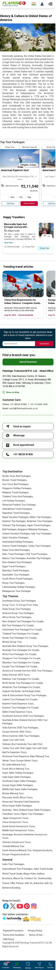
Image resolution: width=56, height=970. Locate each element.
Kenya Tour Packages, (13, 583)
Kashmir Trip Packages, (14, 521)
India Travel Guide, (43, 868)
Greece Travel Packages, (14, 545)
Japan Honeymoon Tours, (15, 818)
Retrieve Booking (11, 887)
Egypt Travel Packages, (14, 566)
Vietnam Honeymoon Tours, (16, 842)
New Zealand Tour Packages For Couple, (23, 621)
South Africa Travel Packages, (17, 578)
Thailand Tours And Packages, (17, 496)
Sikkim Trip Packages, (40, 517)
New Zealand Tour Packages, (17, 562)
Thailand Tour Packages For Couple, (20, 633)
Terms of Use (35, 935)
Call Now (10, 203)
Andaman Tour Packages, (40, 521)
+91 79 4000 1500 (38, 404)
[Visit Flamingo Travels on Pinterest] (26, 906)
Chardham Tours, (11, 814)
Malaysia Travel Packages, (15, 492)
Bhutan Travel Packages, (14, 480)
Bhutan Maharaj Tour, (13, 793)
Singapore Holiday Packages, (17, 488)
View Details (29, 203)
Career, (6, 883)
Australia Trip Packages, (39, 558)
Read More (8, 243)
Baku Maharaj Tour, (39, 756)
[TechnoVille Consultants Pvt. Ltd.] (12, 919)
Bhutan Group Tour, (12, 641)
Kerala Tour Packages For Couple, (19, 637)
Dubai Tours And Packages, (16, 550)
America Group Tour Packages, (18, 613)
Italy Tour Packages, (41, 533)
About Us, (18, 878)
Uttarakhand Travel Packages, (17, 508)
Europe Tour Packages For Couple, (20, 666)
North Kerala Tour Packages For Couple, (22, 683)
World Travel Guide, (12, 873)
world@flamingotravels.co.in (23, 408)
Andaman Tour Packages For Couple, (21, 687)
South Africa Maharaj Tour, (16, 768)
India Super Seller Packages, (16, 777)
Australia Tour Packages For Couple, (21, 650)
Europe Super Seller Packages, (17, 785)
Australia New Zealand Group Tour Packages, (25, 646)
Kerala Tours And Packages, (16, 476)
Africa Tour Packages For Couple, (19, 654)
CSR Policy (8, 939)
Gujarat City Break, (11, 691)
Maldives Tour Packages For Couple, (20, 679)
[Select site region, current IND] (33, 3)
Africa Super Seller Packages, (17, 805)
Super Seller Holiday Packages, (18, 772)
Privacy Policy (35, 930)
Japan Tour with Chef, (13, 740)
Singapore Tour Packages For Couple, (21, 658)
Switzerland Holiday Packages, (17, 541)
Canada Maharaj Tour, (13, 846)
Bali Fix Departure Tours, (14, 752)
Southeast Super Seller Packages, (19, 781)
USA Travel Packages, (37, 554)
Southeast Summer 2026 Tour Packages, (23, 715)
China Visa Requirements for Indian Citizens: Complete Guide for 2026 (22, 302)
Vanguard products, (43, 850)
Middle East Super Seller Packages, (20, 789)
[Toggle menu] (50, 4)
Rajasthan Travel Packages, (16, 513)
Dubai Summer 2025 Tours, (16, 674)
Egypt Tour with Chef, (37, 748)
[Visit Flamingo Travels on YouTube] (19, 906)
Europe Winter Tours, (27, 760)
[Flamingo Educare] (31, 919)
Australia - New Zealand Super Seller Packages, (26, 809)
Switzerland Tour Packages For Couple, (22, 629)
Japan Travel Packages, (39, 525)
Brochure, (7, 878)
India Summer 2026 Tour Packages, (20, 727)
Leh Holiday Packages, (13, 500)
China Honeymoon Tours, (15, 822)
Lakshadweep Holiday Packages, (18, 587)
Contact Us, (30, 878)
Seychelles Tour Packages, (16, 574)
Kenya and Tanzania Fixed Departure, (21, 801)
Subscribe (44, 343)
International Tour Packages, (17, 868)
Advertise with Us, (43, 883)
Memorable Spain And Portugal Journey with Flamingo (15, 227)
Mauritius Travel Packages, (15, 570)
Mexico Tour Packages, (14, 558)
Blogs (26, 873)
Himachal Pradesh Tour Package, (19, 504)
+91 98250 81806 (18, 404)
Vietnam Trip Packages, (14, 525)
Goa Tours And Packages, (15, 484)
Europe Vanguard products (16, 854)
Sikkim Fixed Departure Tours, (17, 711)
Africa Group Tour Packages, (17, 617)
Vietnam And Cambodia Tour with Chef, (22, 744)
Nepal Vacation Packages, (15, 517)
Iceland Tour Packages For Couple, (20, 699)
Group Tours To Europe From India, (20, 605)
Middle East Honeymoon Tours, (18, 830)
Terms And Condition (13, 935)
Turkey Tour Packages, (39, 545)
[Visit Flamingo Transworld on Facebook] (5, 906)
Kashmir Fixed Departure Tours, (18, 703)
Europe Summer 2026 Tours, (16, 731)
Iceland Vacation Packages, (16, 533)
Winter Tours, (9, 760)
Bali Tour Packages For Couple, (18, 625)
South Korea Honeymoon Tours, (18, 826)
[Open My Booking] (42, 4)
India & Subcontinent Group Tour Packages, (24, 695)
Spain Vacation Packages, (15, 537)
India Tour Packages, (13, 864)
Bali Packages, (9, 529)
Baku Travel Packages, (13, 554)
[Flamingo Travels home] (14, 3)
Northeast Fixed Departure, (16, 756)
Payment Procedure (13, 930)
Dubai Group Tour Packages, (16, 609)
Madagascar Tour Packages (16, 591)
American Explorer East (15, 170)
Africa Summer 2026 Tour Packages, (21, 735)
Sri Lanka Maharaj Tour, (14, 764)
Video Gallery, (37, 873)
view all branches (28, 362)
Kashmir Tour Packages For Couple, (20, 707)
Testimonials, (45, 878)
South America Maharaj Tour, (17, 850)
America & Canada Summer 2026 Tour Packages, (27, 670)
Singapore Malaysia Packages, (33, 529)
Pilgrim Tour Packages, (32, 814)
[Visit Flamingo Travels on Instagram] (33, 906)
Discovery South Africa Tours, (17, 797)
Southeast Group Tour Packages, (19, 600)
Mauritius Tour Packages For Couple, (21, 662)
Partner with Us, (24, 883)
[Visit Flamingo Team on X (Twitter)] (12, 906)
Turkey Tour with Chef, (13, 748)
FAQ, (13, 883)
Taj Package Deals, (31, 691)
